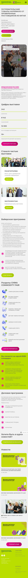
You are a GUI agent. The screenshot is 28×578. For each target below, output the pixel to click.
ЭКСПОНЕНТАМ (11, 201)
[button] (12, 442)
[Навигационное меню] (26, 2)
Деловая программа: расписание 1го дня (13, 538)
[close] (27, 432)
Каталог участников (18, 554)
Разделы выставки (18, 552)
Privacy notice (24, 432)
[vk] (2, 555)
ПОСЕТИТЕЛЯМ (11, 171)
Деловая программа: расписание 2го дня (13, 493)
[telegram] (4, 555)
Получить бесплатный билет (20, 555)
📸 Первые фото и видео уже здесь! (11, 515)
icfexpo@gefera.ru (18, 568)
